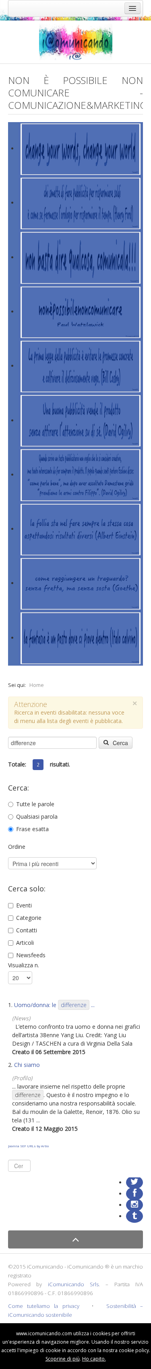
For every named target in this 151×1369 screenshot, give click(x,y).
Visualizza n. (23, 965)
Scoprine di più (63, 1358)
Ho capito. (94, 1358)
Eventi (24, 905)
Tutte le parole (35, 804)
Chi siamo (27, 1065)
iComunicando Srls (73, 1284)
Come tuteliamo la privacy (43, 1306)
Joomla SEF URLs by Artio (28, 1146)
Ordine (16, 846)
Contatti (26, 930)
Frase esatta (32, 829)
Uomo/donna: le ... (54, 1005)
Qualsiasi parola (37, 816)
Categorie (28, 918)
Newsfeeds (31, 955)
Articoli (25, 942)
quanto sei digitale (2, 1327)
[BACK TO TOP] (75, 1239)
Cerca (119, 743)
